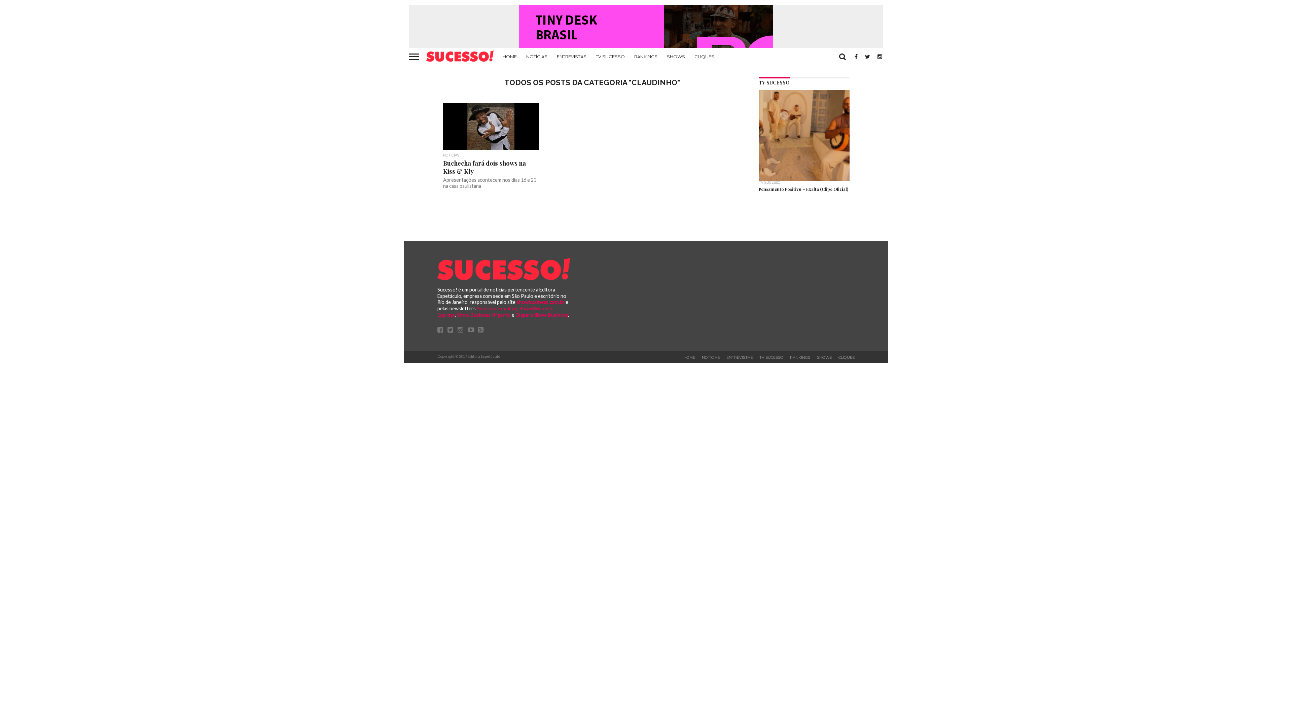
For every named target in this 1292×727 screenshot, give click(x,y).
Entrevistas (571, 56)
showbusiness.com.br (540, 302)
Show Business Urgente (484, 315)
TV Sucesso (610, 56)
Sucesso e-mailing (497, 308)
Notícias (536, 56)
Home (510, 56)
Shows (676, 56)
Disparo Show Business (541, 315)
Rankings (645, 56)
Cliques (704, 56)
